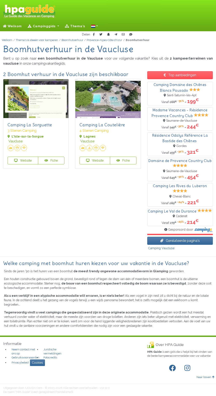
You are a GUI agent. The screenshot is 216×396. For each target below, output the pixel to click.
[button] (94, 26)
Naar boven (204, 377)
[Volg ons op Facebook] (173, 368)
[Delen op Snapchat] (108, 34)
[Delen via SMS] (130, 34)
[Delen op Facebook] (94, 34)
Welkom (14, 26)
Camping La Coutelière (102, 124)
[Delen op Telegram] (116, 34)
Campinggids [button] (44, 26)
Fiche (54, 160)
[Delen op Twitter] (100, 34)
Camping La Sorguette (30, 124)
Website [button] (25, 160)
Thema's (77, 26)
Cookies (37, 362)
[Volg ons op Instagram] (188, 368)
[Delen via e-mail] (123, 34)
